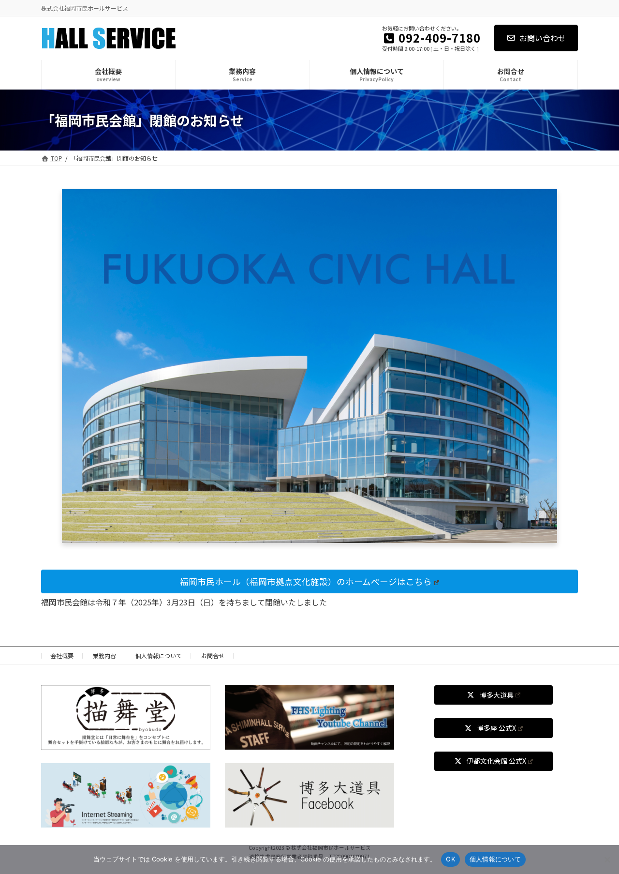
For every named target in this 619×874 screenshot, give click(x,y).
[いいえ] (607, 859)
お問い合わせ (542, 38)
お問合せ (212, 655)
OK (450, 859)
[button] (309, 581)
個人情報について (158, 655)
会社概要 (62, 655)
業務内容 (104, 655)
